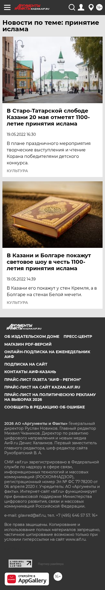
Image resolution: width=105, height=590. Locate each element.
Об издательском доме (31, 336)
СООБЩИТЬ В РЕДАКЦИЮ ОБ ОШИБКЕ (44, 407)
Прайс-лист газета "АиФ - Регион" (42, 379)
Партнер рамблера (51, 563)
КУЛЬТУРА (17, 171)
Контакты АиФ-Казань (30, 371)
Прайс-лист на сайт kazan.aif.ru (42, 387)
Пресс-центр (78, 336)
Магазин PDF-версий (28, 344)
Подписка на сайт (25, 364)
